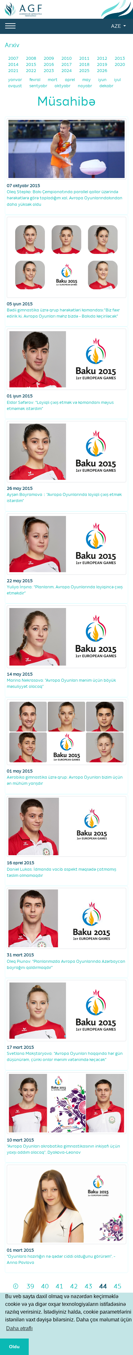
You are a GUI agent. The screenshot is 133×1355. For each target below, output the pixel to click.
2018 (84, 65)
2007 (13, 59)
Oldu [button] (14, 1346)
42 (74, 1287)
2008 (31, 59)
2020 (120, 65)
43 (88, 1287)
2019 (102, 65)
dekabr (106, 86)
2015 (31, 65)
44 (103, 1287)
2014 (13, 65)
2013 (120, 59)
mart (53, 80)
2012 (102, 59)
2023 (49, 71)
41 (59, 1287)
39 (30, 1287)
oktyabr (63, 86)
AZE (116, 26)
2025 (84, 71)
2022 (31, 71)
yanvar (15, 80)
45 (117, 1287)
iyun (102, 80)
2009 (49, 59)
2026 (102, 71)
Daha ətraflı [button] (19, 1328)
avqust (15, 86)
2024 (67, 71)
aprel (70, 80)
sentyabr (38, 86)
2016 (49, 65)
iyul (117, 80)
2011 (84, 59)
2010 (67, 59)
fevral (35, 80)
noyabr (85, 86)
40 (45, 1287)
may (87, 80)
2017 (67, 65)
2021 (13, 71)
